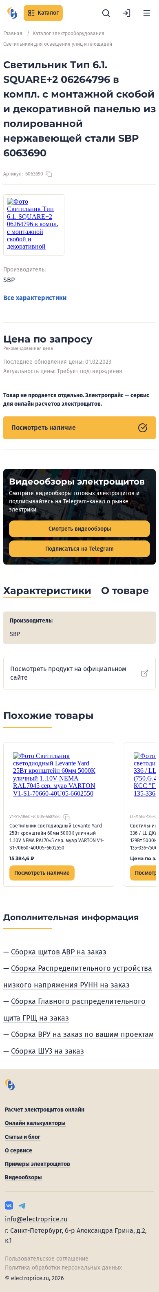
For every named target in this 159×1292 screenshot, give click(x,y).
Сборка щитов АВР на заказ (58, 951)
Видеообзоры (23, 1177)
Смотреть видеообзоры (80, 528)
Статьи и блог (22, 1137)
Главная (12, 33)
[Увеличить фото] (34, 225)
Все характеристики (34, 298)
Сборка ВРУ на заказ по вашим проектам (82, 1034)
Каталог (48, 12)
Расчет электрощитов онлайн (44, 1109)
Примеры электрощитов (37, 1164)
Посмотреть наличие (43, 427)
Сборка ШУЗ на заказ (47, 1051)
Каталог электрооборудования (68, 33)
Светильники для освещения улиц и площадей (57, 44)
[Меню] (147, 13)
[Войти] (126, 13)
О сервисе (18, 1150)
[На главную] (12, 13)
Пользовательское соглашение (46, 1258)
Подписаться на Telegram (79, 548)
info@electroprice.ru (36, 1219)
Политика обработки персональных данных (63, 1267)
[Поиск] (106, 13)
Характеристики (47, 590)
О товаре (125, 590)
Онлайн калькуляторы (35, 1123)
